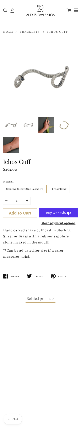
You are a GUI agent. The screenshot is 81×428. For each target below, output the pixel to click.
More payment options (58, 223)
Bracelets (30, 32)
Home (8, 32)
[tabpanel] (40, 77)
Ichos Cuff (57, 32)
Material (8, 181)
